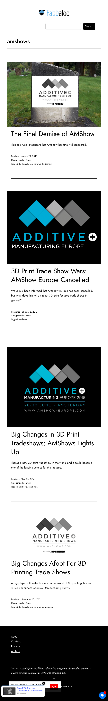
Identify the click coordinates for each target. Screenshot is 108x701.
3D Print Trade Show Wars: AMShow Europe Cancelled (50, 275)
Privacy (15, 646)
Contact (16, 641)
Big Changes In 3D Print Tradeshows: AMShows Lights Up (52, 443)
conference (47, 607)
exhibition (33, 486)
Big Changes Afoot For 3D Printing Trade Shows (48, 567)
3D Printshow (25, 164)
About (14, 636)
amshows (36, 164)
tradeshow (47, 164)
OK (54, 687)
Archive (15, 651)
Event (28, 160)
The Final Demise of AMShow (53, 134)
